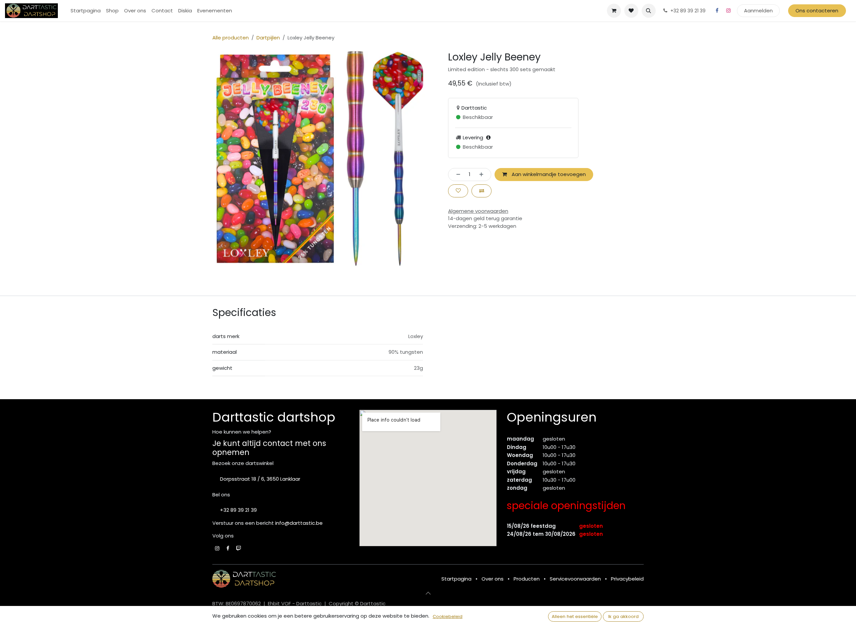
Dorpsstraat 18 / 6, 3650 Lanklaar (260, 478)
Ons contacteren (816, 10)
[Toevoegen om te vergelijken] (481, 190)
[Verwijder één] (456, 174)
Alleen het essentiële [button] (575, 616)
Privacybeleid (627, 578)
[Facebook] (717, 11)
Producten (527, 578)
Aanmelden (758, 10)
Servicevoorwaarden (575, 578)
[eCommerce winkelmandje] (614, 11)
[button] (649, 11)
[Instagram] (729, 11)
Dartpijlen (268, 37)
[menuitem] (85, 10)
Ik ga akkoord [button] (623, 616)
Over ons (492, 578)
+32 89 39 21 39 (238, 509)
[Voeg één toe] (483, 174)
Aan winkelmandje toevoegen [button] (548, 174)
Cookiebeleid (447, 616)
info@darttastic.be (299, 522)
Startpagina (456, 578)
